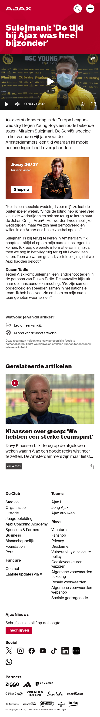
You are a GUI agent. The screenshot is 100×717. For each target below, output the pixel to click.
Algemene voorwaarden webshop (71, 590)
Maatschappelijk (20, 541)
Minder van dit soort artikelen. (35, 333)
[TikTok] (54, 650)
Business (13, 535)
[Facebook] (31, 650)
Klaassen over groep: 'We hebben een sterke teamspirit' (49, 434)
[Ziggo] (12, 684)
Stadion (12, 502)
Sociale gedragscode (69, 598)
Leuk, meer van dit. (28, 325)
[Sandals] (55, 694)
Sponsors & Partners (23, 530)
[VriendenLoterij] (34, 694)
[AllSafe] (47, 704)
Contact (12, 568)
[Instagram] (20, 650)
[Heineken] (61, 704)
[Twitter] (9, 650)
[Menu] (90, 8)
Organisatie (16, 507)
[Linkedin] (65, 650)
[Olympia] (29, 704)
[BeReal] (76, 650)
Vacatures (59, 530)
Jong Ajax (59, 507)
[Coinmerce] (12, 704)
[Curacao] (14, 694)
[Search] (77, 8)
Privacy (57, 541)
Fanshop (58, 535)
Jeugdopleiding (19, 518)
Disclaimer (60, 546)
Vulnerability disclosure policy (71, 554)
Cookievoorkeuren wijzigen (66, 564)
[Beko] (74, 704)
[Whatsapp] (9, 662)
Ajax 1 (56, 502)
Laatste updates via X (24, 574)
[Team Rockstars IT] (75, 694)
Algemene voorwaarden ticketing (71, 574)
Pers (9, 552)
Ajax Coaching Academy (26, 524)
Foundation (15, 546)
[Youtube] (43, 650)
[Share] (91, 466)
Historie (12, 513)
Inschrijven (18, 630)
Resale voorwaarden (68, 582)
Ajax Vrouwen (63, 513)
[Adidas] (27, 684)
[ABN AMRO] (44, 684)
